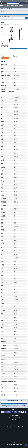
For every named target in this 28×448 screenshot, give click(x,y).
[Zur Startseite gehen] (14, 1)
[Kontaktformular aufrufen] (26, 445)
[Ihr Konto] (27, 1)
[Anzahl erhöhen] (8, 48)
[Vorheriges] (4, 34)
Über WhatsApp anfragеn (5, 57)
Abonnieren (14, 403)
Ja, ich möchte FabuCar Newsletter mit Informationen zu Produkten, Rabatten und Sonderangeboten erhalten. (14, 405)
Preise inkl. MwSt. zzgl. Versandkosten (4, 45)
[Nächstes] (26, 34)
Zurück (2, 22)
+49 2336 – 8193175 (18, 417)
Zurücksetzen (14, 14)
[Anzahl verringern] (1, 48)
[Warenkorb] (24, 3)
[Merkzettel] (25, 1)
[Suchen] (20, 3)
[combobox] (14, 9)
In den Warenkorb (18, 48)
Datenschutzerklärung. (8, 406)
